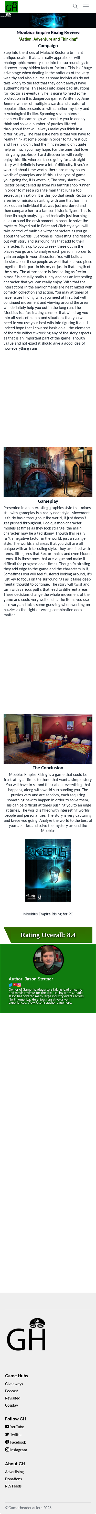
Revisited (12, 1398)
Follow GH (15, 1419)
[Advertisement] (48, 399)
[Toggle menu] (86, 6)
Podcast (11, 1391)
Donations (13, 1479)
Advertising (14, 1472)
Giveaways (14, 1384)
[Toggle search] (75, 6)
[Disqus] (48, 1090)
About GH (15, 1464)
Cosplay (11, 1406)
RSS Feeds (13, 1486)
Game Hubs (16, 1376)
